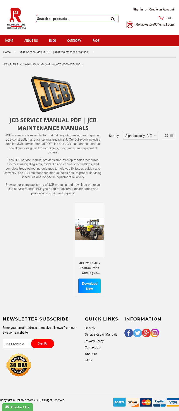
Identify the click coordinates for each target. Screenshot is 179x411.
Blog (52, 40)
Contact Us (92, 347)
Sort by (114, 135)
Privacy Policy (94, 341)
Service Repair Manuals (101, 334)
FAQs (96, 40)
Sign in (138, 9)
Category (74, 40)
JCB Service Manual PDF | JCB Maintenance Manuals (54, 52)
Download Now (89, 286)
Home (9, 40)
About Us (31, 40)
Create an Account (161, 9)
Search (90, 328)
